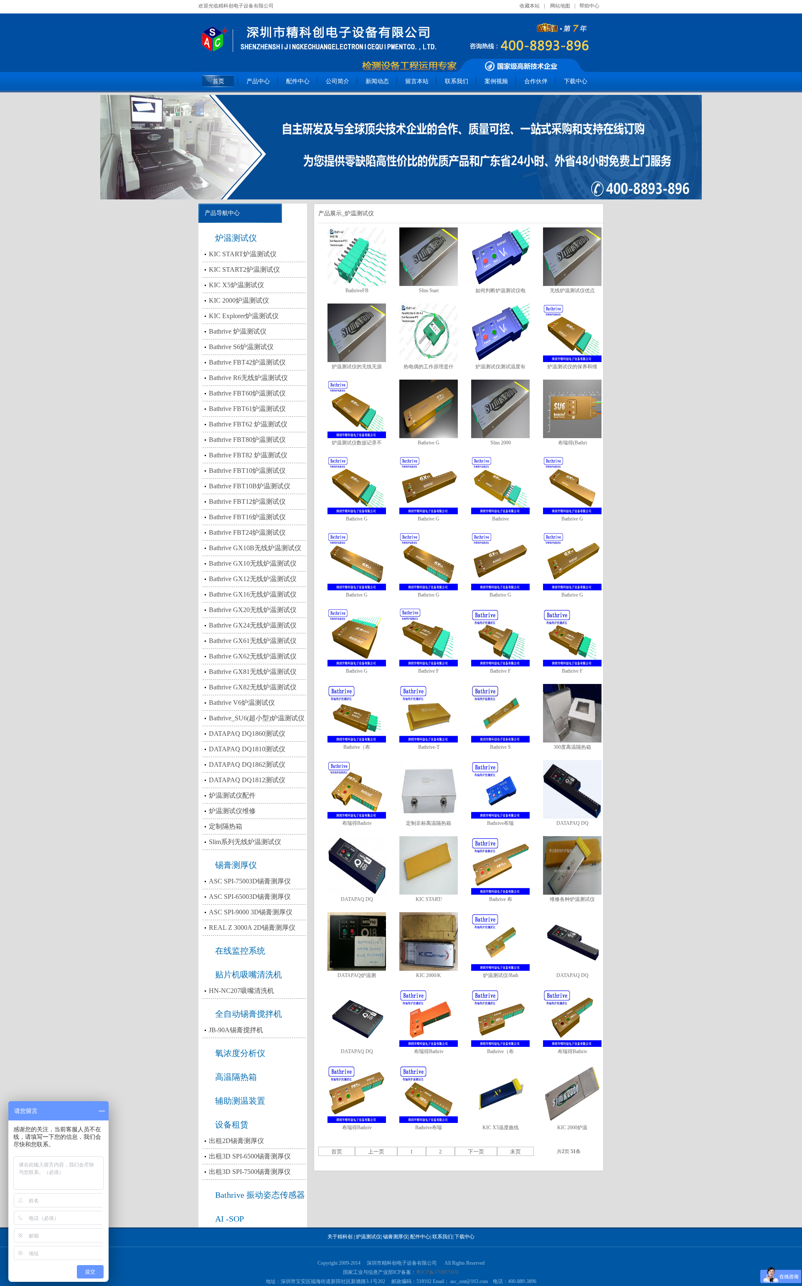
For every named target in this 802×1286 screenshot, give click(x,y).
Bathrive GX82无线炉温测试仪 (253, 687)
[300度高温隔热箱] (572, 713)
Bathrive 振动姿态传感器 (260, 1194)
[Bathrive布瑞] (500, 789)
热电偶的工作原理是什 (429, 367)
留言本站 (417, 81)
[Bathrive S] (500, 713)
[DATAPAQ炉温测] (356, 941)
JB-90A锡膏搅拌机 (236, 1029)
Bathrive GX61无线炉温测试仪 (253, 640)
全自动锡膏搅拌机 (248, 1013)
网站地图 (560, 6)
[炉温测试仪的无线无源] (356, 333)
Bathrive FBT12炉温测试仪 (247, 501)
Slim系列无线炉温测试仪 (245, 841)
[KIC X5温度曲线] (500, 1093)
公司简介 (337, 81)
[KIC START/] (428, 865)
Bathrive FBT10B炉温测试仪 (249, 486)
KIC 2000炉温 (572, 1127)
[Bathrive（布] (356, 713)
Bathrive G (428, 443)
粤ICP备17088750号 (437, 1272)
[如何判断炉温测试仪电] (500, 256)
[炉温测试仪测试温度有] (500, 333)
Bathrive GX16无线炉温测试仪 (253, 594)
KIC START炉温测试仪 (243, 254)
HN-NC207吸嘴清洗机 (241, 990)
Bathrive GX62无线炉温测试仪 (253, 656)
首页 (218, 81)
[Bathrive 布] (500, 865)
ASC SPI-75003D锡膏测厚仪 (250, 881)
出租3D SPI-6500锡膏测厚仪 (250, 1156)
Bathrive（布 (356, 747)
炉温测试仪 (236, 237)
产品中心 (258, 81)
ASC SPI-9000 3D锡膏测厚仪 (250, 912)
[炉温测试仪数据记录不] (356, 409)
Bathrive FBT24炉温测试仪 (247, 532)
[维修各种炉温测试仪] (572, 865)
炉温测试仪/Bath (500, 975)
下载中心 (575, 81)
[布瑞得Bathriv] (356, 789)
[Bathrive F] (428, 637)
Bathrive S (500, 747)
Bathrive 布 (500, 899)
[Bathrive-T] (428, 713)
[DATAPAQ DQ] (572, 789)
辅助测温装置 (240, 1100)
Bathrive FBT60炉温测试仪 (247, 393)
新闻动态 (377, 81)
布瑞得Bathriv (357, 823)
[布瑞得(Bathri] (572, 409)
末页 (515, 1151)
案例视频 (496, 81)
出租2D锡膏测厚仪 (236, 1140)
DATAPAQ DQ (572, 823)
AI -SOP (229, 1218)
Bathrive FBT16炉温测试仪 (247, 517)
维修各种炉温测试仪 (572, 899)
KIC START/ (429, 899)
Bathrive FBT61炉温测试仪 (247, 408)
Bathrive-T (428, 747)
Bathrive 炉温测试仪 (237, 331)
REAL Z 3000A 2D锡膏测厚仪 (252, 927)
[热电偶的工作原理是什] (428, 333)
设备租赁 (232, 1124)
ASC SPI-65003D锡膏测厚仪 (250, 896)
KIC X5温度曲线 (500, 1127)
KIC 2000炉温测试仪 (239, 300)
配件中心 (298, 81)
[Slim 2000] (500, 409)
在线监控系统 (240, 950)
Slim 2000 (500, 443)
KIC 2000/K (428, 975)
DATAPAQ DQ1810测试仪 (247, 749)
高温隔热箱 (236, 1077)
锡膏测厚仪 (236, 865)
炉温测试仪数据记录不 (357, 443)
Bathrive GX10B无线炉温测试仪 (255, 547)
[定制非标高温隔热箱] (428, 789)
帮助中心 (589, 6)
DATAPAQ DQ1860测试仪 (247, 733)
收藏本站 (530, 6)
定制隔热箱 (225, 826)
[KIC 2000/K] (428, 941)
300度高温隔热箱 (572, 747)
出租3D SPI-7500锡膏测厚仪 (250, 1171)
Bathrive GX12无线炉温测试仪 (253, 578)
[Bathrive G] (428, 409)
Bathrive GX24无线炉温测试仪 (253, 625)
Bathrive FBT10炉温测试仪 (247, 470)
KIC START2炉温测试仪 (244, 269)
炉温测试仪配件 (232, 795)
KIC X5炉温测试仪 (236, 284)
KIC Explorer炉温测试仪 (244, 315)
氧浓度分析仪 (240, 1053)
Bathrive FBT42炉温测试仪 (247, 362)
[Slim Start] (428, 256)
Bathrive (500, 519)
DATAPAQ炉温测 (357, 975)
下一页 (476, 1151)
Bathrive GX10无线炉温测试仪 (253, 563)
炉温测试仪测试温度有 (500, 367)
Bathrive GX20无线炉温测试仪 (253, 609)
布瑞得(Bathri (572, 443)
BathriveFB (356, 290)
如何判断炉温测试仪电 (500, 290)
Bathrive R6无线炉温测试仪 (248, 377)
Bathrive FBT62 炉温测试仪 (248, 424)
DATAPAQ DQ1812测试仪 (247, 779)
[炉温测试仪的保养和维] (572, 333)
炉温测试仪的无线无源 (357, 367)
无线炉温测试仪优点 (572, 290)
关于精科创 (340, 1237)
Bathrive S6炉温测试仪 (241, 346)
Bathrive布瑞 (500, 823)
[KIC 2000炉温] (572, 1093)
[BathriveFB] (356, 256)
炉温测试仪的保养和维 (572, 367)
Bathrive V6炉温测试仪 (242, 702)
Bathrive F (428, 671)
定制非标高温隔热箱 (428, 823)
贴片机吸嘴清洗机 (248, 974)
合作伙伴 (536, 81)
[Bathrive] (500, 485)
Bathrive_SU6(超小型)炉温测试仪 (257, 718)
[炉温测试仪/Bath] (500, 941)
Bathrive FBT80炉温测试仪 (247, 439)
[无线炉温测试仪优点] (572, 256)
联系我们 (456, 81)
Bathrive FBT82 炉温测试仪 (248, 455)
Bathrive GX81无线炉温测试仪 (253, 671)
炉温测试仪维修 (232, 810)
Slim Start (429, 290)
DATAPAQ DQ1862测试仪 (247, 764)
